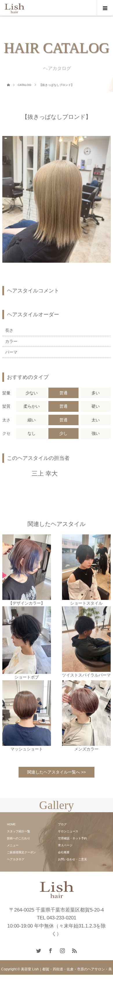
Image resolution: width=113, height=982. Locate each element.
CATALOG (24, 84)
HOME (11, 824)
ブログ (62, 824)
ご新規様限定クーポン (21, 852)
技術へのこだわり (18, 838)
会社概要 (64, 852)
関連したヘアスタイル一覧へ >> (56, 772)
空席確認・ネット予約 (72, 838)
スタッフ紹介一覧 (18, 831)
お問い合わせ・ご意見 (72, 859)
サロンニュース (68, 831)
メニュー (13, 845)
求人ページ (65, 845)
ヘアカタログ (15, 859)
